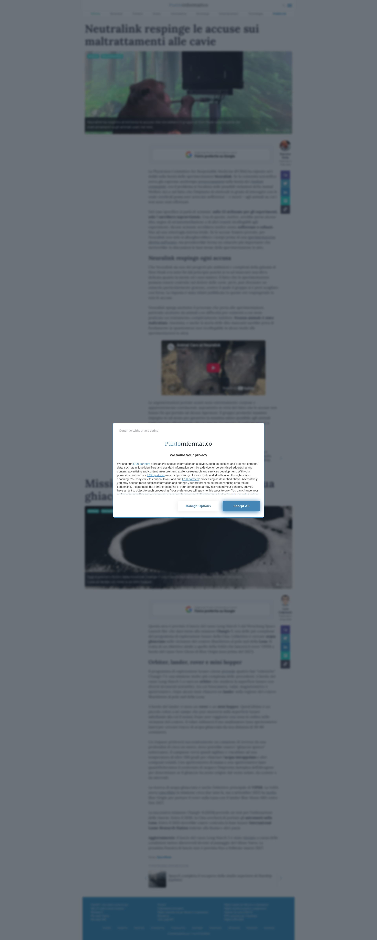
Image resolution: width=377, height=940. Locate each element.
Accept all (241, 506)
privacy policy (240, 494)
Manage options (198, 506)
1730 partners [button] (141, 463)
